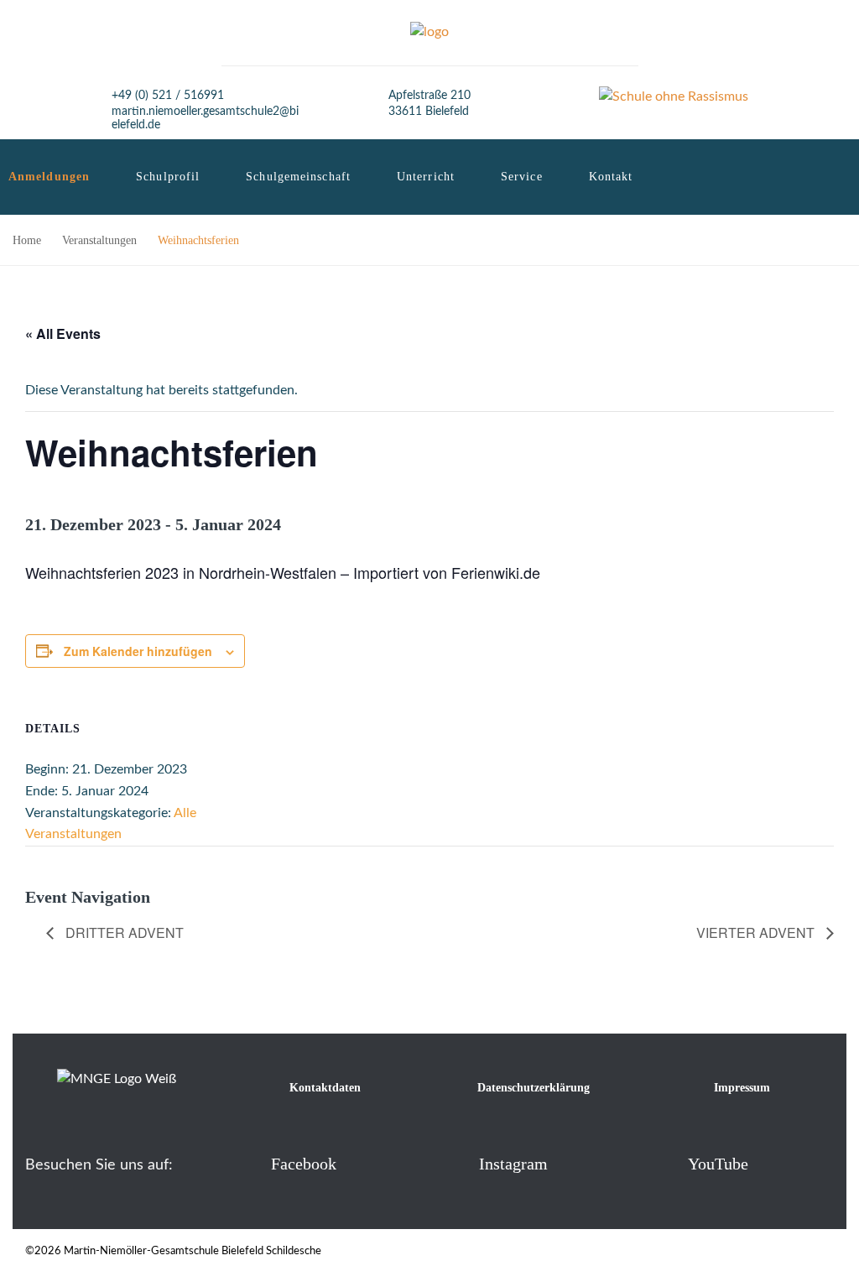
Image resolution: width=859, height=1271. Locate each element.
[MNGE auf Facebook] (243, 1163)
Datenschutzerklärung (533, 1087)
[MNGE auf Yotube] (660, 1163)
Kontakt (611, 176)
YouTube (718, 1163)
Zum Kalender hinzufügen (138, 651)
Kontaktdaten (325, 1087)
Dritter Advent (123, 932)
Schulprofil (168, 176)
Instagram (513, 1163)
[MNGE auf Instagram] (451, 1163)
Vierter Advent (757, 932)
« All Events (63, 333)
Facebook (303, 1163)
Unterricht (426, 176)
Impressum (742, 1087)
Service (522, 176)
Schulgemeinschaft (298, 176)
